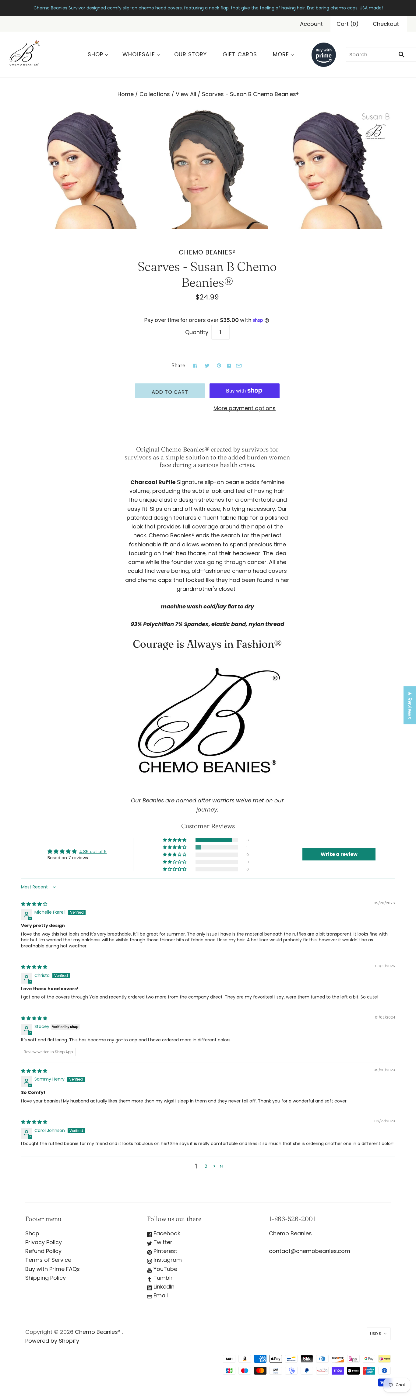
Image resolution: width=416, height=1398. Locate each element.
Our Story (190, 54)
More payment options (244, 408)
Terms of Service (48, 1260)
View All (186, 94)
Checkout (386, 24)
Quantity (196, 332)
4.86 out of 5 (93, 852)
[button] (175, 840)
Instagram (167, 1260)
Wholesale (138, 54)
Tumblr (162, 1278)
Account (311, 24)
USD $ (375, 1334)
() (348, 24)
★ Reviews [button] (410, 705)
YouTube (164, 1269)
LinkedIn (163, 1286)
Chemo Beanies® (207, 252)
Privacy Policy (43, 1242)
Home (126, 94)
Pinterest (164, 1251)
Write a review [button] (339, 854)
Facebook (166, 1233)
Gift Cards (240, 54)
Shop (95, 54)
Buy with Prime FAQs (52, 1269)
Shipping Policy (45, 1278)
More (281, 54)
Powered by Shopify (52, 1340)
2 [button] (206, 1166)
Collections (154, 94)
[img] (34, 904)
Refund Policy (43, 1251)
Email (160, 1295)
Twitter (162, 1242)
